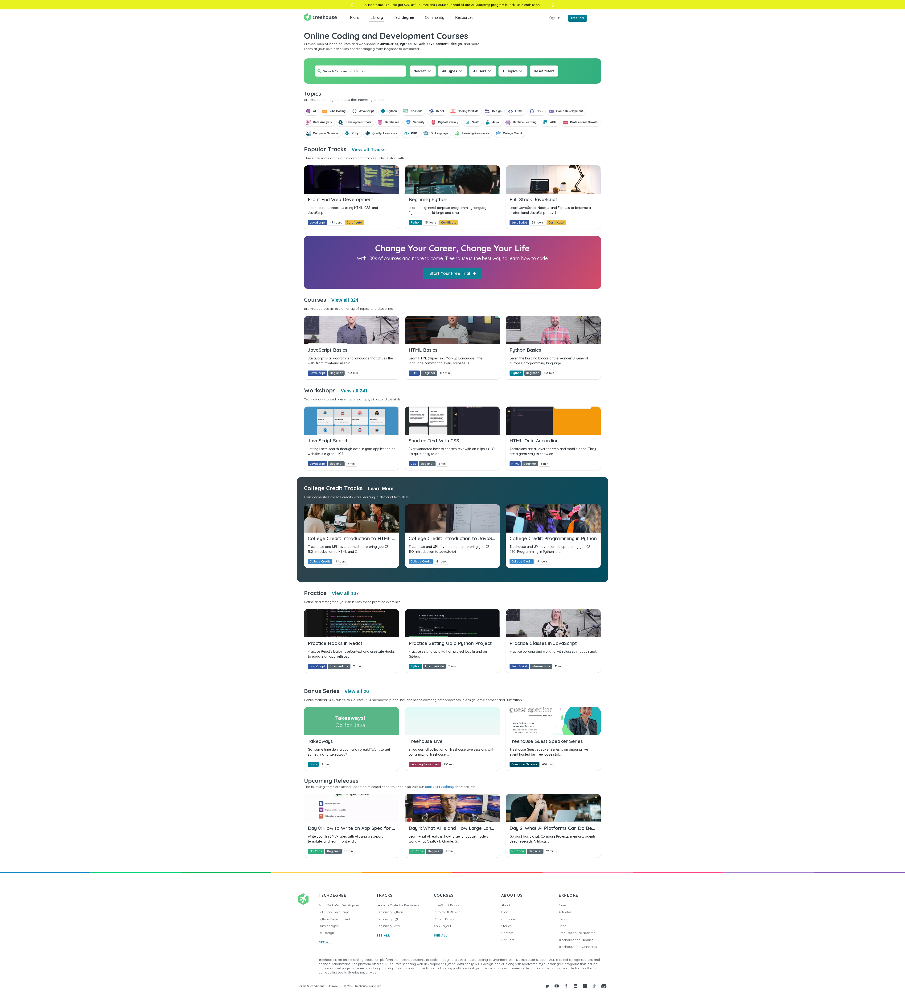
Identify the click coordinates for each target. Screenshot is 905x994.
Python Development (334, 919)
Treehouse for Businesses (578, 947)
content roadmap (439, 787)
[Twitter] (547, 986)
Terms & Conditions (311, 986)
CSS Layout (442, 926)
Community (434, 17)
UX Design (326, 933)
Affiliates (565, 912)
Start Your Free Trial (449, 273)
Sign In (554, 17)
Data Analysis (328, 926)
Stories (506, 926)
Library (376, 17)
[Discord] (604, 986)
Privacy (334, 986)
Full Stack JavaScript (334, 912)
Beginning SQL (387, 919)
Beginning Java (388, 926)
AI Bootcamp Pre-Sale (381, 5)
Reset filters (544, 71)
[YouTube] (556, 986)
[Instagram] (585, 986)
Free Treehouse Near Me (577, 933)
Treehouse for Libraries (576, 940)
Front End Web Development (340, 905)
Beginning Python (389, 912)
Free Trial (577, 18)
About (505, 905)
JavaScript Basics (446, 905)
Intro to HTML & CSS (448, 912)
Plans (355, 17)
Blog (504, 912)
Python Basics (444, 919)
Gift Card (507, 940)
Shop (563, 926)
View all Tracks (369, 149)
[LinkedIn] (575, 986)
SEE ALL (326, 942)
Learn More (380, 488)
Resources (464, 17)
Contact (507, 933)
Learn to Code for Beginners (397, 905)
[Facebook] (566, 986)
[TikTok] (594, 986)
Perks (563, 919)
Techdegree (404, 17)
